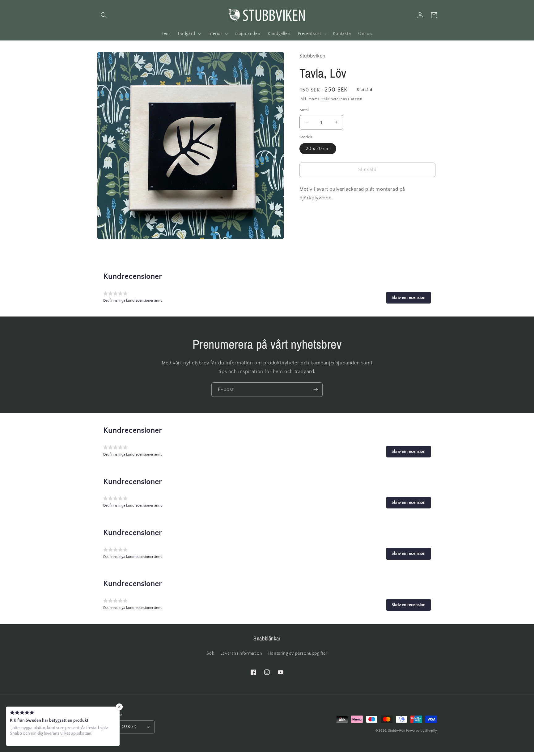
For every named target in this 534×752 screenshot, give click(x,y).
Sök (210, 653)
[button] (104, 15)
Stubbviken (396, 731)
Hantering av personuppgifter (298, 653)
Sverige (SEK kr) (121, 726)
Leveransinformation (241, 653)
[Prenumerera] (315, 389)
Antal (304, 110)
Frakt (325, 99)
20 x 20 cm (318, 148)
